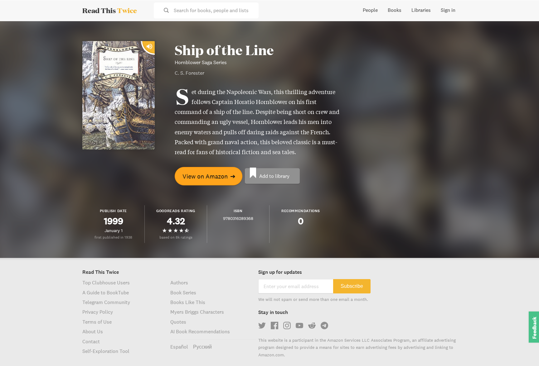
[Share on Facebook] (524, 42)
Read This (109, 10)
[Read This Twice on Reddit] (312, 325)
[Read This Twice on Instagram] (287, 325)
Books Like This (187, 302)
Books (394, 10)
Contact (91, 341)
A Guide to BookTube (105, 292)
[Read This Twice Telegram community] (324, 325)
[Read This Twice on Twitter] (262, 325)
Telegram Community (106, 302)
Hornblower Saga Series (201, 62)
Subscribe (352, 286)
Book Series (183, 292)
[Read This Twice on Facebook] (274, 325)
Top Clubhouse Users (106, 282)
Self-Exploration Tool (105, 351)
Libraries (421, 10)
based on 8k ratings (175, 237)
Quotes (178, 322)
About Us (92, 331)
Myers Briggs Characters (197, 312)
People (370, 10)
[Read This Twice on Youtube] (299, 325)
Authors (179, 282)
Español (179, 347)
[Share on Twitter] (524, 31)
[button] (523, 350)
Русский (202, 347)
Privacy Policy (97, 312)
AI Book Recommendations (200, 331)
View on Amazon (209, 176)
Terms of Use (97, 322)
